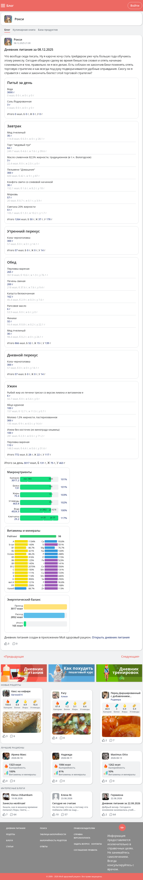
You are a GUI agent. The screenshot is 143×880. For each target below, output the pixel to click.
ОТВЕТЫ (44, 846)
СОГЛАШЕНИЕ (80, 850)
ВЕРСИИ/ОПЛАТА (82, 837)
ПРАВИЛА (92, 850)
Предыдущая (14, 656)
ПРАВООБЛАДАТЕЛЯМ (84, 828)
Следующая (129, 656)
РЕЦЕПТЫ (10, 834)
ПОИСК (43, 828)
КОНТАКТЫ (96, 844)
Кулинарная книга (24, 29)
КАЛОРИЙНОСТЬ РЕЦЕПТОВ (53, 840)
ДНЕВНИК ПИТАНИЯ (15, 828)
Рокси (19, 19)
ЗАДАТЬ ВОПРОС (82, 844)
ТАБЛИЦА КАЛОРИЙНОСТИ (53, 834)
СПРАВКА (78, 834)
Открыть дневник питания (111, 637)
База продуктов (48, 29)
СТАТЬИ (9, 846)
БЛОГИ (9, 840)
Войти (134, 5)
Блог (7, 29)
